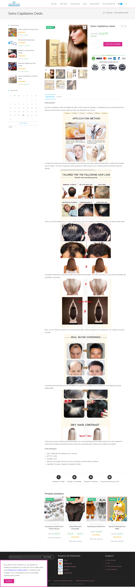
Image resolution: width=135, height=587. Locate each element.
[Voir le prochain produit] (125, 26)
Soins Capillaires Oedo (121, 12)
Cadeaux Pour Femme (75, 524)
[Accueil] (104, 12)
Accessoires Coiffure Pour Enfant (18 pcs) (54, 528)
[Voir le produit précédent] (121, 26)
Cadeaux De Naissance (96, 524)
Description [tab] (50, 97)
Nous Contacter (112, 569)
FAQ (108, 563)
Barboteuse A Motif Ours (96, 526)
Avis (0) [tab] (59, 97)
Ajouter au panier (112, 44)
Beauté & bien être (54, 524)
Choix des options (54, 537)
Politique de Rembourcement (85, 581)
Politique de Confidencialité (17, 570)
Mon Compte (111, 560)
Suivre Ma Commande (114, 566)
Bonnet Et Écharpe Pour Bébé (117, 528)
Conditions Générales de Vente (62, 581)
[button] (84, 27)
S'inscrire (47, 557)
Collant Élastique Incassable (75, 528)
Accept (9, 581)
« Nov (10, 127)
